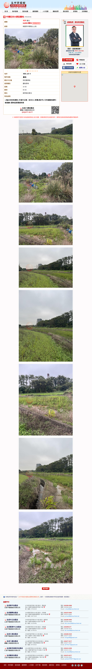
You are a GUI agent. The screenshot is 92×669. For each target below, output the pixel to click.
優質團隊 (35, 11)
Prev (5, 48)
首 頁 (6, 11)
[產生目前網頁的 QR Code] (72, 665)
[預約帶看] (68, 59)
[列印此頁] (68, 63)
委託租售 (66, 11)
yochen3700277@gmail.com (73, 659)
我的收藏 (25, 11)
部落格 (75, 11)
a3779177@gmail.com (71, 644)
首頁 (5, 665)
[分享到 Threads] (79, 665)
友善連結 (85, 11)
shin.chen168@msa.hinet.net (73, 623)
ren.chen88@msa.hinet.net (72, 652)
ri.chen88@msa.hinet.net (72, 609)
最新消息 (51, 665)
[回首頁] (15, 2)
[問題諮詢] (81, 59)
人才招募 (45, 11)
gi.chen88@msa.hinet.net (72, 616)
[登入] (82, 665)
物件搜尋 (15, 11)
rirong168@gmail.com (71, 637)
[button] (74, 86)
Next (57, 48)
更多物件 (46, 588)
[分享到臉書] (68, 67)
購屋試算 (56, 11)
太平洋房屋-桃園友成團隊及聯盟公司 (29, 597)
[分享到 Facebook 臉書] (75, 665)
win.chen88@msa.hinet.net (72, 630)
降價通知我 (36, 23)
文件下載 (38, 665)
